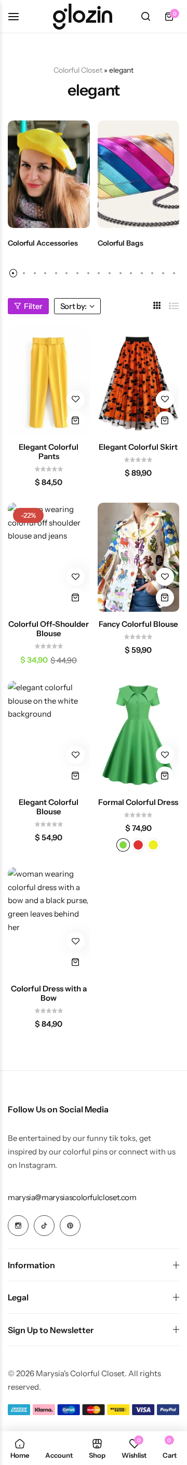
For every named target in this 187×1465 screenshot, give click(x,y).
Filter (33, 306)
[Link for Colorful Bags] (139, 173)
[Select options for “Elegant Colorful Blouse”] (75, 776)
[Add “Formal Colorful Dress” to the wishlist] (165, 755)
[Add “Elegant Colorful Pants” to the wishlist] (75, 400)
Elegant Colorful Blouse (48, 807)
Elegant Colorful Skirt (138, 447)
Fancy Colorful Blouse (138, 624)
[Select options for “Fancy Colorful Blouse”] (165, 597)
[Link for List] (174, 306)
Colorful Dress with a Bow (49, 993)
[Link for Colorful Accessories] (49, 173)
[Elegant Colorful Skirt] (139, 380)
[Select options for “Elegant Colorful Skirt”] (165, 420)
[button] (13, 273)
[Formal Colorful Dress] (139, 735)
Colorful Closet (78, 70)
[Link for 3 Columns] (157, 306)
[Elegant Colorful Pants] (49, 380)
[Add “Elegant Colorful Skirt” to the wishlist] (165, 400)
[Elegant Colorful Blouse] (49, 735)
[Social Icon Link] (18, 1225)
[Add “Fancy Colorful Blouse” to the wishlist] (165, 577)
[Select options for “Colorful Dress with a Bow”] (75, 962)
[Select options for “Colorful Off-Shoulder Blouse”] (75, 597)
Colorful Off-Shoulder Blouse (48, 629)
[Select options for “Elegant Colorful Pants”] (75, 420)
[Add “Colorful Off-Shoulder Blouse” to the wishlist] (75, 577)
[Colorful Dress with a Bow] (49, 921)
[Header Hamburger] (19, 16)
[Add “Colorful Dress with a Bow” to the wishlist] (75, 941)
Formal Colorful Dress (138, 802)
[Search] (145, 16)
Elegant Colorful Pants (48, 451)
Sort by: (73, 306)
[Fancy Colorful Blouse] (139, 557)
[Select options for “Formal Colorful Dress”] (165, 776)
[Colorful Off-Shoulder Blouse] (49, 557)
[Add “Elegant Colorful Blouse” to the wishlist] (75, 755)
